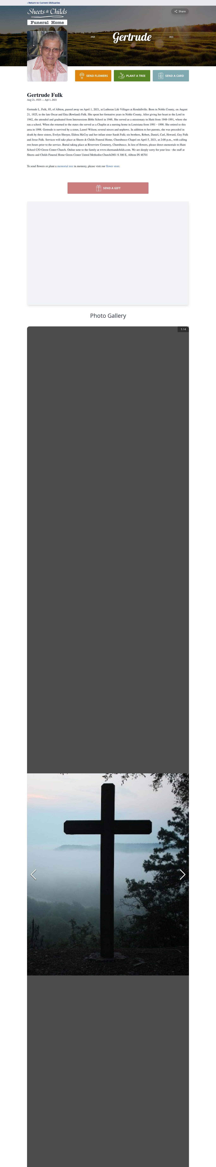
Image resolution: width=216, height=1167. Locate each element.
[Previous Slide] (33, 874)
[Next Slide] (182, 874)
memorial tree (65, 166)
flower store (112, 166)
